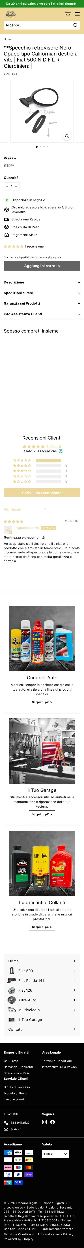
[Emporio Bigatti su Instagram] (44, 1122)
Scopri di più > (42, 702)
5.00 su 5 (54, 446)
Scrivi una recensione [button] (42, 493)
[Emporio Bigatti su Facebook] (52, 1122)
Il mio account (14, 1099)
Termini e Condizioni (57, 1061)
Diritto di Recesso (17, 1087)
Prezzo (10, 158)
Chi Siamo (11, 1061)
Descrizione (14, 282)
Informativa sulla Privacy (60, 1067)
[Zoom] (67, 136)
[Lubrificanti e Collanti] (42, 863)
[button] (14, 246)
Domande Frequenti (18, 1067)
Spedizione (26, 257)
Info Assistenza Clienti (23, 314)
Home (7, 39)
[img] (14, 521)
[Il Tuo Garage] (42, 751)
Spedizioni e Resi (18, 293)
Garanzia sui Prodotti (22, 303)
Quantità (11, 178)
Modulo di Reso (15, 1093)
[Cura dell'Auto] (42, 638)
